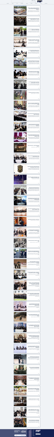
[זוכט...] (28, 1)
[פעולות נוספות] (27, 6)
